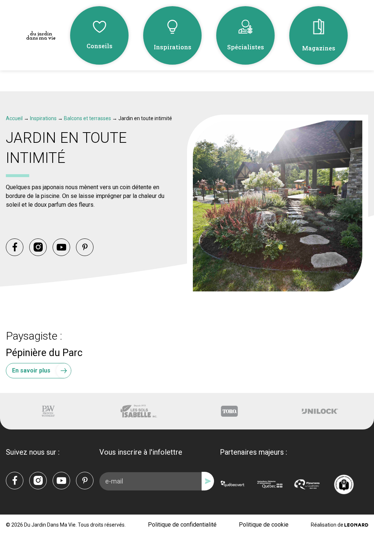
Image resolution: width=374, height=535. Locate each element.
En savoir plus (31, 370)
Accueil (14, 118)
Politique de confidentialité (182, 524)
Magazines (318, 48)
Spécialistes (245, 47)
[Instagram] (38, 247)
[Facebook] (14, 247)
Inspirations (172, 47)
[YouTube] (61, 247)
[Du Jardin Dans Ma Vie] (41, 35)
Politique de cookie (264, 524)
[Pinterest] (85, 247)
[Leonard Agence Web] (356, 525)
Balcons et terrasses (87, 118)
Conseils (99, 46)
